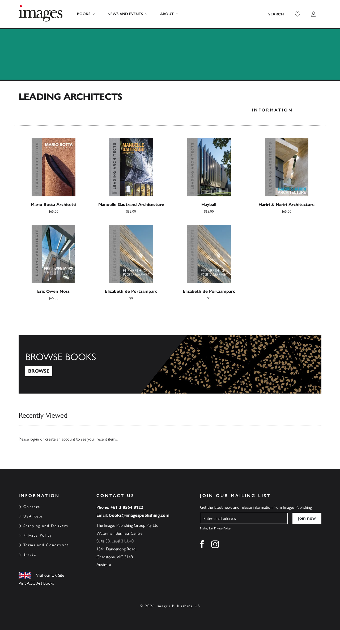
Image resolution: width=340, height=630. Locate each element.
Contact (31, 506)
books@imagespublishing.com (139, 515)
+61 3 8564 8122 (126, 507)
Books (83, 14)
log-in (34, 439)
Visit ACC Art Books (36, 583)
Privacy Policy (37, 535)
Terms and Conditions (46, 545)
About (167, 14)
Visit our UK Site (50, 575)
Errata (29, 554)
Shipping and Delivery (46, 526)
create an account (60, 439)
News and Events (125, 14)
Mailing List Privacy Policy (215, 528)
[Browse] (170, 364)
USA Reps (33, 516)
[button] (297, 14)
